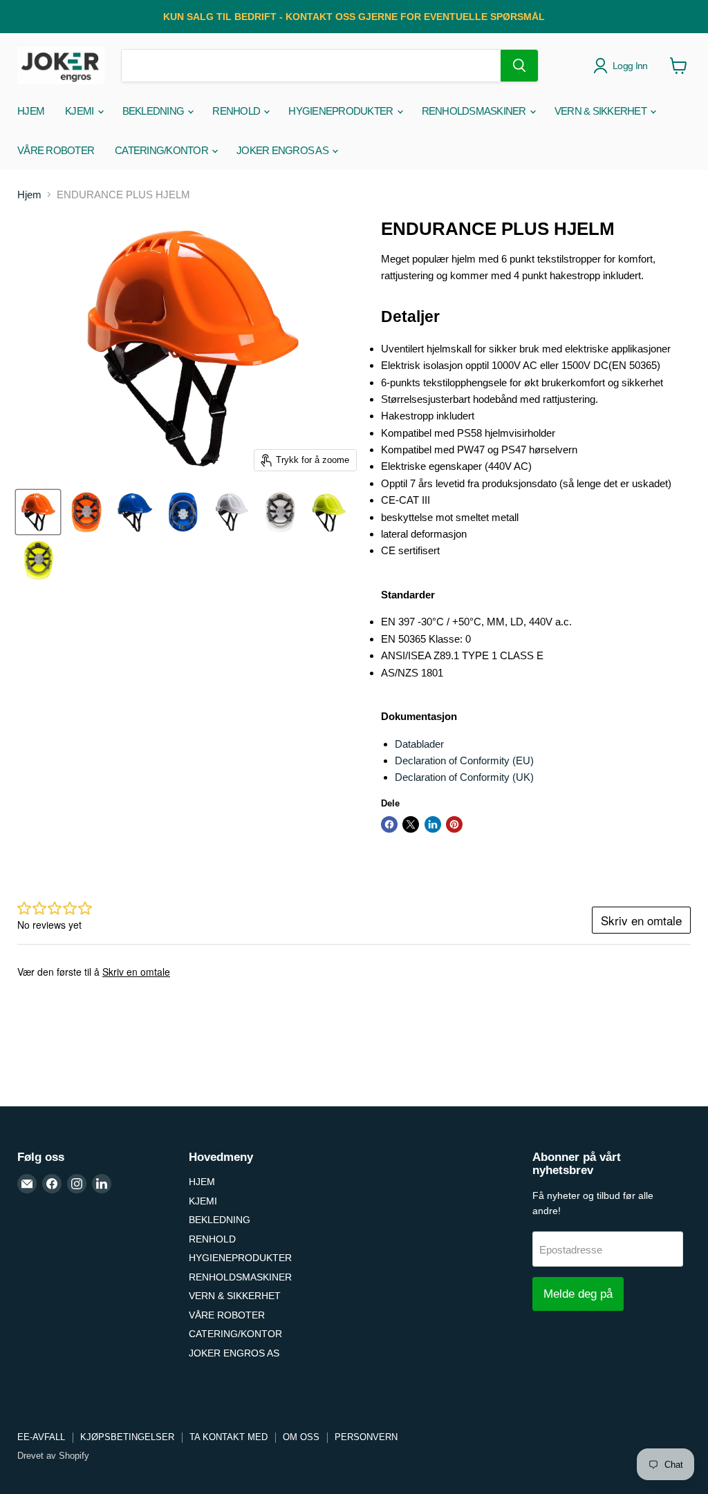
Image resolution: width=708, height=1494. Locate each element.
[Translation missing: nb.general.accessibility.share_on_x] (410, 824)
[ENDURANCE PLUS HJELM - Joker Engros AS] (38, 512)
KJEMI (80, 111)
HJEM (30, 111)
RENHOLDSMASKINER (475, 111)
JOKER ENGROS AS (283, 150)
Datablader (419, 744)
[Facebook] (52, 1183)
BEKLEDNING (154, 111)
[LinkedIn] (101, 1183)
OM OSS (301, 1437)
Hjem (29, 194)
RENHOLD (237, 111)
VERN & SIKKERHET (602, 111)
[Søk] (519, 66)
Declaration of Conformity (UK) (464, 777)
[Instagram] (76, 1183)
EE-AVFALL (41, 1437)
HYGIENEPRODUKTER (341, 111)
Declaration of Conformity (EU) (464, 760)
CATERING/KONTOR (162, 150)
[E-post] (27, 1183)
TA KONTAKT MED (228, 1437)
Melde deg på (578, 1294)
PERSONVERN (366, 1437)
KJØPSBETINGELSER (127, 1437)
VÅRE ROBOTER (55, 150)
